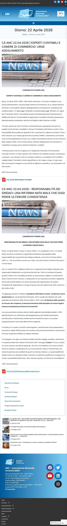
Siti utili (3, 521)
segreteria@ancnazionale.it (32, 3)
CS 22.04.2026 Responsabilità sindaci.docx (23, 371)
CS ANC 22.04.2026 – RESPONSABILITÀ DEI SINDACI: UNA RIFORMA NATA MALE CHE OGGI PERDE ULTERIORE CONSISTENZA (33, 193)
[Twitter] (58, 1)
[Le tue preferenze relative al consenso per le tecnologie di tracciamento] (58, 523)
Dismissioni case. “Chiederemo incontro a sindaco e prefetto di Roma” (33, 442)
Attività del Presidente (12, 383)
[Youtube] (62, 1)
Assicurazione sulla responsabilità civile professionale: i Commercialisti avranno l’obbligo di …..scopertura (37, 435)
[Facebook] (55, 1)
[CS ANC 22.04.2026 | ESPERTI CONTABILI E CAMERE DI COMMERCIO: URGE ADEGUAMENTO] (33, 70)
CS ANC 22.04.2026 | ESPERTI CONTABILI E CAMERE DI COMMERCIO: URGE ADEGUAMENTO (31, 46)
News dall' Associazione (12, 401)
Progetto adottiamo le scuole (14, 406)
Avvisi (6, 387)
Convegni (3, 516)
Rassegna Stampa (10, 410)
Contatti (3, 524)
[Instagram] (65, 4)
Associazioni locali (6, 511)
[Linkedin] (65, 1)
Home (3, 500)
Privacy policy (10, 489)
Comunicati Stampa (11, 392)
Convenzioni (4, 519)
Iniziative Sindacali (11, 396)
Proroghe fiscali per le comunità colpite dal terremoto (28, 426)
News (2, 513)
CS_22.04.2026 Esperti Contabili (19, 180)
